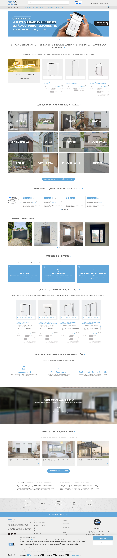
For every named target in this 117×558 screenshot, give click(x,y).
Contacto (38, 530)
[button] (55, 39)
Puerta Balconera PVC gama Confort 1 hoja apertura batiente (75, 82)
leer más (34, 202)
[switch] (42, 555)
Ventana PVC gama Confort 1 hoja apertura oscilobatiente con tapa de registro (97, 82)
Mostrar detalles (75, 555)
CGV (63, 525)
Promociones (60, 7)
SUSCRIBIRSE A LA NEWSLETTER (58, 514)
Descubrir (20, 128)
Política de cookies (66, 523)
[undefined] (18, 199)
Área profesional (104, 3)
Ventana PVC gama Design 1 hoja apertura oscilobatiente (68, 323)
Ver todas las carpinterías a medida (58, 179)
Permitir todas (103, 538)
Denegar (103, 542)
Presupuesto (40, 7)
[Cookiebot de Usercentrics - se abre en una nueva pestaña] (11, 555)
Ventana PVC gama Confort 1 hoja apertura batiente (51, 82)
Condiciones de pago (41, 522)
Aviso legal (65, 520)
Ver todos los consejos (58, 471)
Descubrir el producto (52, 99)
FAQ (63, 529)
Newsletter (38, 533)
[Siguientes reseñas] (108, 202)
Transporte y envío (40, 525)
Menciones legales (66, 527)
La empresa (38, 520)
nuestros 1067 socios (31, 539)
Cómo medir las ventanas (58, 411)
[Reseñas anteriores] (20, 202)
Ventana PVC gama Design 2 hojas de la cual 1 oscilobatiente (91, 323)
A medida (64, 532)
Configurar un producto (58, 379)
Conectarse (95, 3)
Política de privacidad (67, 522)
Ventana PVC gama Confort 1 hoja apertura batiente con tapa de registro (47, 323)
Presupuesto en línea (67, 530)
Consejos (50, 7)
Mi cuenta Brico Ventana (41, 528)
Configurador (29, 7)
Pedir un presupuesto (24, 379)
